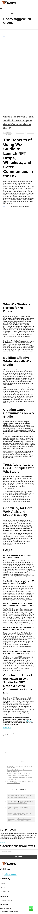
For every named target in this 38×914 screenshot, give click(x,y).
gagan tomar (12, 795)
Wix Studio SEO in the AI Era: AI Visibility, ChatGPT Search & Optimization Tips (19, 774)
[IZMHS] (9, 2)
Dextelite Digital (12, 801)
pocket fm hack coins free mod (17, 807)
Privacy (6, 873)
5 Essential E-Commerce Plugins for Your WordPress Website (19, 819)
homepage (11, 819)
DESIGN (8, 134)
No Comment (30, 133)
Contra (29, 721)
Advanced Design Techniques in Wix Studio (20, 808)
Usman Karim (20, 133)
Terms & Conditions (10, 875)
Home (6, 14)
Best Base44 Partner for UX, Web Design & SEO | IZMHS (20, 796)
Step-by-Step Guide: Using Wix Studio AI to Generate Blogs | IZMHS (19, 770)
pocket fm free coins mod (15, 813)
